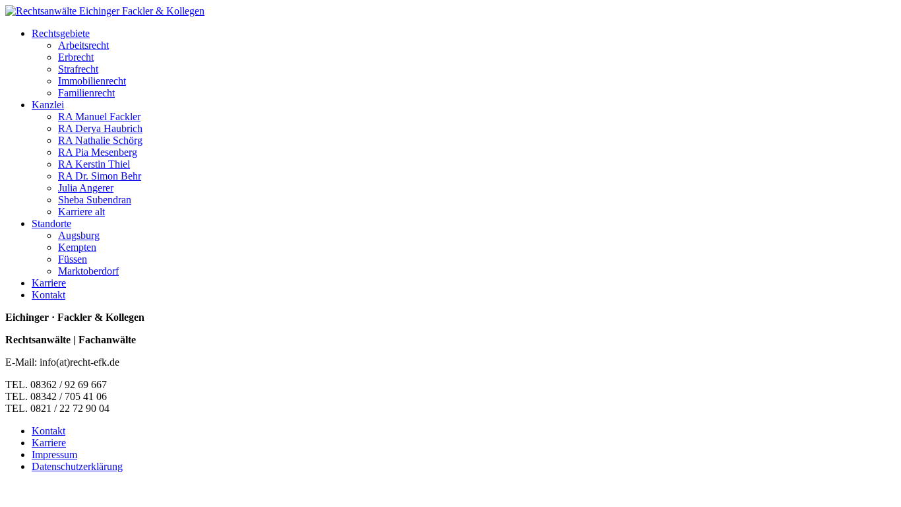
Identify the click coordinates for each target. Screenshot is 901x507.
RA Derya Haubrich (100, 128)
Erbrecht (76, 57)
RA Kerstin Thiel (94, 164)
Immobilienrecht (92, 80)
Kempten (77, 247)
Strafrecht (78, 69)
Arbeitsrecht (83, 45)
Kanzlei (48, 104)
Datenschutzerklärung (77, 466)
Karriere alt (81, 211)
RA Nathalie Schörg (100, 140)
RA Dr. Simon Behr (99, 176)
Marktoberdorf (88, 271)
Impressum (54, 454)
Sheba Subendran (94, 199)
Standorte (51, 223)
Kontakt (48, 294)
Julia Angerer (85, 187)
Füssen (72, 259)
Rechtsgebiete (61, 33)
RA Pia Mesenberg (97, 152)
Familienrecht (86, 92)
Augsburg (79, 235)
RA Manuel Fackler (99, 116)
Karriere (49, 282)
